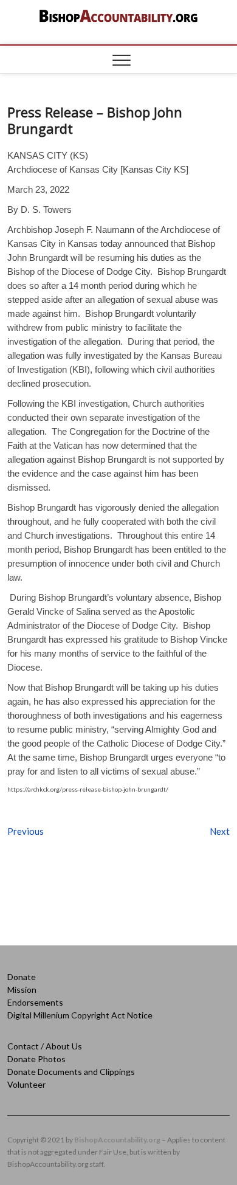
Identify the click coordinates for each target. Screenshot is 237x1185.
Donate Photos (36, 1059)
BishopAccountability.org (117, 1139)
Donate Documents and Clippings (71, 1071)
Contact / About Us (44, 1046)
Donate (21, 977)
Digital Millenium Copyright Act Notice (80, 1015)
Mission (21, 989)
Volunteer (26, 1084)
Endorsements (35, 1002)
